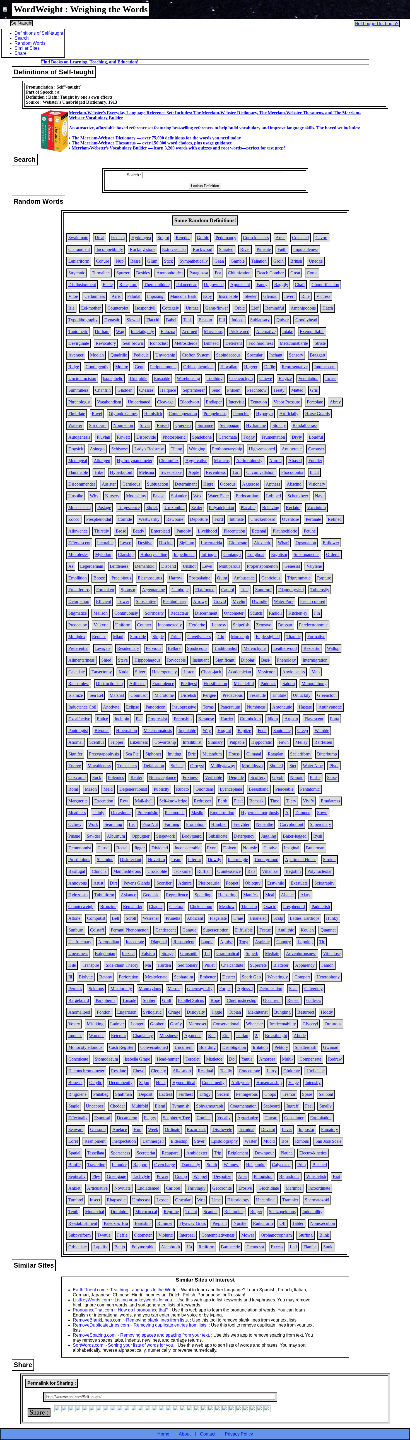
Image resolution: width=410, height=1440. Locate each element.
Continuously (126, 613)
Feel (309, 1106)
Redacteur (179, 613)
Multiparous (229, 566)
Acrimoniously (249, 460)
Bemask (256, 801)
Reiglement (238, 1153)
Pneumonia (175, 812)
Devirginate (78, 343)
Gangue (189, 930)
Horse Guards (317, 413)
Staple (73, 1106)
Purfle (315, 777)
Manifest (251, 894)
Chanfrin (103, 390)
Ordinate (172, 1129)
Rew (124, 801)
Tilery (291, 801)
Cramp (181, 1176)
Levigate (102, 648)
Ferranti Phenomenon (130, 930)
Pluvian (103, 437)
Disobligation (234, 1047)
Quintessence (229, 871)
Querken (183, 425)
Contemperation (183, 413)
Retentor (118, 1035)
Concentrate (249, 1070)
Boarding (207, 1047)
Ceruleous (131, 484)
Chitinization (239, 272)
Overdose (290, 519)
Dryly (297, 437)
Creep (302, 730)
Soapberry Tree (176, 1117)
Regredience (177, 894)
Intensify (313, 1082)
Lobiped (273, 495)
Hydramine (256, 425)
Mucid (269, 1141)
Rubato (182, 789)
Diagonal (159, 941)
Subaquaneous (306, 554)
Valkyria (101, 624)
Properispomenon (262, 566)
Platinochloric (285, 531)
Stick (168, 261)
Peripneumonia (163, 366)
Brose (121, 531)
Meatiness (77, 812)
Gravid (220, 601)
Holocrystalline (153, 554)
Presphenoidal (98, 519)
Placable (248, 507)
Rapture (324, 578)
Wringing (197, 448)
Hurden (164, 965)
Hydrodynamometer (134, 460)
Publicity (161, 789)
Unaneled (258, 918)
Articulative (97, 1188)
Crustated (300, 237)
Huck (161, 1082)
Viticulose (332, 953)
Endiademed (148, 1188)
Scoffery (258, 777)
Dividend (159, 847)
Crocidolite (157, 871)
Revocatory (106, 343)
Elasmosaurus (150, 578)
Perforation (128, 977)
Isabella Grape (137, 1059)
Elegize (285, 378)
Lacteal (165, 1094)
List (132, 824)
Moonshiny (136, 495)
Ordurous (333, 1023)
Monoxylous (150, 988)
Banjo (119, 1246)
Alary (305, 894)
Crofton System (195, 355)
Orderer (333, 554)
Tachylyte (141, 1176)
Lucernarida (211, 542)
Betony (105, 977)
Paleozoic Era (116, 1223)
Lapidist (100, 1246)
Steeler (251, 296)
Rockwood (202, 249)
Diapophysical (291, 589)
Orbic (240, 308)
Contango (232, 554)
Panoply (184, 531)
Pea (218, 272)
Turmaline (101, 272)
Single (158, 636)
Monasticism (79, 507)
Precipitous (121, 578)
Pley (96, 1176)
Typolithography (83, 319)
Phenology (286, 660)
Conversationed (154, 1047)
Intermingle (238, 859)
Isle (71, 308)
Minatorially (121, 988)
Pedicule (141, 355)
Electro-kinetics (313, 1153)
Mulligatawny (223, 765)
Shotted (276, 765)
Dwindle (259, 601)
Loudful (316, 437)
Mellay (301, 742)
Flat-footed (204, 589)
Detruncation (270, 988)
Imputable (187, 730)
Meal (269, 894)
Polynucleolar (319, 871)
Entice (102, 718)
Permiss (75, 988)
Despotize (222, 1176)
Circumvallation (260, 472)
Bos (284, 1141)
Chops (270, 1094)
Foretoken (105, 589)
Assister (109, 484)
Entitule (279, 695)
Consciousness (256, 237)
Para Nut (150, 824)
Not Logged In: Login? (377, 23)
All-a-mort (182, 1070)
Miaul (118, 636)
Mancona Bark (183, 296)
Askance (128, 894)
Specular (254, 355)
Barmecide (230, 1246)
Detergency (244, 836)
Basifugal (76, 871)
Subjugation (157, 484)
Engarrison (126, 1012)
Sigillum (186, 542)
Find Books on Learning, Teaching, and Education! (89, 62)
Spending (203, 894)
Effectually (78, 1117)
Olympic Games (123, 413)
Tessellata (95, 1153)
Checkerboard (262, 519)
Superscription (215, 930)
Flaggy (150, 1117)
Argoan (291, 718)
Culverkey (313, 988)
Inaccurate (135, 941)
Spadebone (202, 437)
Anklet (74, 1188)
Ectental (259, 531)
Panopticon (155, 707)
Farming (172, 824)
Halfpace (168, 390)
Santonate (282, 730)
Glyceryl (310, 1023)
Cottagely (170, 308)
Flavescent (314, 718)
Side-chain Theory (122, 965)
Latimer (117, 1023)
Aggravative (196, 460)
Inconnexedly (170, 624)
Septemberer (194, 390)
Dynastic (112, 319)
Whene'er (254, 1023)
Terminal (246, 1129)
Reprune (171, 1211)
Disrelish (188, 695)
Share (20, 53)
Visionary (316, 484)
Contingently (97, 366)
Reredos (183, 237)
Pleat (238, 801)
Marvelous (213, 331)
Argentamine (153, 589)
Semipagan (229, 425)
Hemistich (153, 413)
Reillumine (233, 1211)
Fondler (315, 460)
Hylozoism (78, 894)
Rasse (135, 261)
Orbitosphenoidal (198, 366)
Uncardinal (266, 1199)
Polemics (116, 777)
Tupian (235, 1012)
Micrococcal (146, 1211)
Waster (251, 1141)
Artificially (288, 413)
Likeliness (139, 742)
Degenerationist (133, 789)
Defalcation (154, 765)
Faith (282, 249)
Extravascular (174, 249)
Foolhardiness (261, 343)
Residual (205, 1070)
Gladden (124, 390)
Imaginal (291, 847)
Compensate (310, 1059)
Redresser (202, 801)
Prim (301, 1164)
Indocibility (312, 1211)
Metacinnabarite (294, 343)
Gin (221, 636)
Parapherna (105, 1000)
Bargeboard (78, 1000)
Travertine (96, 1164)
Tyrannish (180, 1106)
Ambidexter (196, 1153)
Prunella (173, 918)
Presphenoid (294, 906)
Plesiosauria (208, 883)
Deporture (199, 519)
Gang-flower (216, 308)
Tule (245, 589)
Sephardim (183, 977)
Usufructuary (79, 941)
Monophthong (314, 683)
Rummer (165, 1223)
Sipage (167, 953)
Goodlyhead (306, 319)
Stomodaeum (106, 1059)
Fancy (262, 284)
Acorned (189, 331)
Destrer (228, 977)
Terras (208, 707)
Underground (266, 859)
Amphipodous (303, 308)
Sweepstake (171, 472)
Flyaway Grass (192, 1223)
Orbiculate (77, 1246)
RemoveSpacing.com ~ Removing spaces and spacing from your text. (141, 1335)
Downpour (264, 1153)
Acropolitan (108, 941)
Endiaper (214, 402)
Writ (201, 1199)
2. (256, 1035)
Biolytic (86, 977)
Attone (74, 918)
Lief (255, 308)
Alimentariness (81, 660)
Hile (72, 965)
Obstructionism (109, 683)
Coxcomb (77, 777)
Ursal (99, 237)
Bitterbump (327, 754)
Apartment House (300, 859)
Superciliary (320, 824)
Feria (262, 730)
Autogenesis (79, 437)
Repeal (293, 1000)
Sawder (93, 836)
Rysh (317, 836)
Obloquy (253, 883)
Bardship (143, 1223)
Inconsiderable (187, 847)
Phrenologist (79, 402)
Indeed (237, 319)
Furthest (186, 1094)
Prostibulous (79, 859)
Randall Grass (305, 425)
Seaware (75, 1129)
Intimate (237, 519)
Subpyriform (79, 1235)
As (70, 566)
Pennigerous (247, 1094)
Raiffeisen (323, 742)
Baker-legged (295, 836)
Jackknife (182, 871)
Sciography (324, 883)
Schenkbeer (298, 495)
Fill (222, 319)
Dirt (113, 883)
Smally (325, 1106)
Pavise (158, 495)
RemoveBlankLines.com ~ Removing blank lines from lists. (131, 1320)
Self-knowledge (173, 801)
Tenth (73, 1211)
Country (283, 941)
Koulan (307, 930)
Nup (120, 261)
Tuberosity (319, 589)
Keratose (206, 718)
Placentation (234, 531)
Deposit (145, 1094)
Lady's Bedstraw (149, 448)
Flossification (215, 683)
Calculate (76, 671)
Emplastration (222, 812)
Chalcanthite (232, 965)
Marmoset (197, 1023)
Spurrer (122, 272)
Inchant (275, 355)
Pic (138, 718)
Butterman (315, 847)
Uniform (122, 624)
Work (93, 824)
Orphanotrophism (276, 1235)
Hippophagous (147, 660)
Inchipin (122, 718)
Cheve (138, 1070)
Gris (314, 390)
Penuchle (241, 413)
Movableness (99, 765)
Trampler (290, 1199)
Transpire (91, 965)
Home (163, 1434)
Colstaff (97, 930)
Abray (335, 402)
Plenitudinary (174, 601)
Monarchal (94, 1211)
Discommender (81, 484)
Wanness (231, 1164)
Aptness (273, 484)
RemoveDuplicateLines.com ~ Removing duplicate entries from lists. (140, 1325)
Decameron (127, 1117)
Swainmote (78, 237)
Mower (247, 1235)
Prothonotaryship (227, 448)
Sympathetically (194, 261)
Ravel (97, 413)
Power (162, 1176)
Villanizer (270, 871)
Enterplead (160, 531)
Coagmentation (243, 1106)
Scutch (256, 613)
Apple (193, 472)
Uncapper (94, 1106)
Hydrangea (141, 237)
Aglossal (245, 988)
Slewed (133, 319)
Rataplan (275, 754)
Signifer (75, 754)
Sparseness (120, 1153)
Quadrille (118, 355)
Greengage (116, 1176)
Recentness (216, 472)
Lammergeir (153, 1141)
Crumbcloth (250, 718)
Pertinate (313, 519)
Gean (219, 261)
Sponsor (128, 589)
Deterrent (233, 343)
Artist (98, 883)
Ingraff (292, 1106)
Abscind (294, 484)
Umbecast (141, 1199)
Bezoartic (311, 648)
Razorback (196, 1129)
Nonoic (296, 777)
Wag (120, 331)
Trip (217, 1153)
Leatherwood (285, 648)
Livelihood (207, 531)
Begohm (293, 871)
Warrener (151, 918)
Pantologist (78, 730)
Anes (242, 1176)
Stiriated (226, 249)
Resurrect (305, 1012)
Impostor (306, 1129)
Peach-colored (312, 601)
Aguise (226, 941)
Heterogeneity (164, 671)
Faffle (122, 1235)
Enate (108, 284)
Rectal (121, 847)
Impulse (75, 1035)
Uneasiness (78, 953)
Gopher (156, 1023)
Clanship (126, 554)
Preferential (78, 648)
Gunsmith (188, 953)
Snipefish (241, 624)
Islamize (75, 695)
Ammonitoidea (169, 272)
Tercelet (192, 1059)
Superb (252, 953)
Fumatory (329, 1129)
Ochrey (74, 824)
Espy (207, 296)
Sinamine (105, 859)
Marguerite (78, 801)
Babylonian (105, 953)
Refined (335, 519)
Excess (277, 1246)
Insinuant (200, 660)
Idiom (272, 718)
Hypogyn (264, 413)
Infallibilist (192, 742)
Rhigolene (77, 1094)
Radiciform (263, 1223)
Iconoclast (159, 343)
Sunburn (75, 930)
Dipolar (247, 660)
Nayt (319, 495)
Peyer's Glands (137, 883)
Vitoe (73, 296)
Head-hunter (168, 1059)
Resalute (118, 1070)
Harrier (227, 718)
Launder (119, 1164)
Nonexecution (322, 1223)
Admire (185, 883)
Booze (99, 578)
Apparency (305, 965)
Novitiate (122, 1188)
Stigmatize (77, 613)
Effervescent (79, 542)
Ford (218, 519)
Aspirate (262, 941)
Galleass (313, 1000)
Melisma (146, 472)
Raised (163, 425)
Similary (215, 742)
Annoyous (77, 883)
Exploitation (321, 1117)
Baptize (244, 730)
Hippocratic (261, 742)
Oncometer (233, 613)
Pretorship (183, 718)
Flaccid (152, 319)
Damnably (191, 1164)
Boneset (75, 1082)
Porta (334, 718)
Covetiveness (199, 636)
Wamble (322, 730)
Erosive (245, 1188)
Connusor (139, 695)
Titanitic (293, 636)
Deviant (268, 1129)
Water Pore (283, 601)
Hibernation (126, 730)
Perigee (209, 695)
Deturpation (78, 601)
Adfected (137, 683)
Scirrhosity (154, 613)
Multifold (140, 1106)
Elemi (160, 1106)
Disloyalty (196, 1012)
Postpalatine (199, 578)
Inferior (194, 859)
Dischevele (222, 1129)
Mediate (272, 953)
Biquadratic (289, 1176)
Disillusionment (82, 284)
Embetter (208, 977)
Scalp (278, 918)
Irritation (260, 1047)
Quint (222, 578)
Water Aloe (313, 765)
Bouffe (74, 1164)
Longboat (255, 554)
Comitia (204, 1117)
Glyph (277, 777)
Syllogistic (152, 1012)
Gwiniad (330, 1047)
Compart (302, 977)
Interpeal (187, 1235)
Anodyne (111, 707)
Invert (289, 296)
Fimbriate (76, 413)
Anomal (75, 742)
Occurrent (272, 1000)
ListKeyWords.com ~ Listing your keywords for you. (123, 1300)
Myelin (239, 601)
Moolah (97, 355)
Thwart (271, 1117)
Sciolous (96, 988)
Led (293, 1246)
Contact (207, 1434)
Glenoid (270, 296)
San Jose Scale (328, 1141)
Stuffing (305, 1235)
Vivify (308, 801)
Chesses (146, 390)
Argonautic (282, 707)
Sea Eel (96, 695)
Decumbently (120, 1082)
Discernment (206, 613)
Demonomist (79, 847)
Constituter (293, 1117)
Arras (280, 237)
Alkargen (102, 460)
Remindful (274, 308)
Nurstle (239, 1223)
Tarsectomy (101, 671)
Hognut (224, 730)
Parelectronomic (313, 624)
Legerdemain (91, 566)
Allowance (78, 531)
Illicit (314, 472)
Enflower (331, 542)
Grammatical (227, 953)
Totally (226, 1070)
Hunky (332, 918)
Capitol (227, 589)
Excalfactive (79, 718)
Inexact (128, 953)
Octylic (95, 1082)
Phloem (233, 390)
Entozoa (168, 331)
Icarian (242, 1035)
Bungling (282, 1012)
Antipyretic (292, 448)
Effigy (205, 1094)
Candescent (165, 930)
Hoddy (327, 1012)
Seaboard (271, 1106)
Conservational (226, 1023)
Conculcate (78, 1059)
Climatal (253, 754)
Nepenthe (264, 824)
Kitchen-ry (297, 613)
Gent (139, 366)
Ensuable (162, 378)
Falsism (148, 953)
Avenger (75, 355)
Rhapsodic (116, 1199)
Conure (102, 261)
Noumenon (123, 425)
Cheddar (117, 1106)
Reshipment (95, 1141)
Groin (278, 261)
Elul (226, 1035)
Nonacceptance (162, 777)
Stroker (329, 859)
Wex (197, 495)
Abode (300, 1035)
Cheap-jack (211, 671)
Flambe (310, 1246)
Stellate (177, 765)
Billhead (211, 343)
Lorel (73, 1141)
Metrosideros (185, 343)
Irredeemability (282, 1023)
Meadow (227, 906)
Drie (192, 754)
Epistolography (224, 1141)
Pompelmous (215, 413)
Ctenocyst (255, 1246)
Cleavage (165, 402)
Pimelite (264, 249)
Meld (108, 789)
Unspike (75, 495)
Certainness (95, 296)
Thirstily (101, 531)
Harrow (175, 578)
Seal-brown (133, 343)
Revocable (176, 660)
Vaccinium (316, 507)
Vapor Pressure (287, 402)
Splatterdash (305, 1047)
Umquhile (138, 378)
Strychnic (76, 272)
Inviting (174, 754)
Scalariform (300, 754)
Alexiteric (262, 542)
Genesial (292, 566)
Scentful (96, 742)
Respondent (183, 941)
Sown (322, 812)
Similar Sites (27, 48)
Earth (222, 801)
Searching (113, 824)
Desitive (145, 542)
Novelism (156, 859)
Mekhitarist (257, 1012)
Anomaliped (79, 1012)
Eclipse (132, 707)
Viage (293, 1082)
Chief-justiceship (241, 1000)
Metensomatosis (158, 730)
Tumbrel (75, 1199)
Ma (148, 965)
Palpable (237, 742)
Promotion (195, 824)
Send (215, 390)
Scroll (131, 918)
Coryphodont (291, 824)
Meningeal (77, 460)
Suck (96, 777)
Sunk (327, 1246)
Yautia (246, 1059)
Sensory (296, 355)
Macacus (222, 460)
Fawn (284, 742)
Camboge (180, 589)
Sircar (145, 425)
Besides (143, 272)
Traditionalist (225, 648)
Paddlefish (321, 906)
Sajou (144, 1082)
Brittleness (119, 566)
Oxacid (270, 906)
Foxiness (190, 777)
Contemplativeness (218, 1235)
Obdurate (291, 1070)
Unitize (192, 308)
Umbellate (316, 1070)
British (296, 261)
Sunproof (263, 589)
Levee (125, 542)
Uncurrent (183, 1047)
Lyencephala (231, 789)
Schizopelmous (282, 1211)
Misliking (95, 1023)
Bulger (256, 1211)
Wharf (283, 542)
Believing (270, 507)
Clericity (158, 1070)
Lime (216, 1199)
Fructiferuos (79, 589)
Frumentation (273, 437)
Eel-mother (91, 308)
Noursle (250, 847)
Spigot (163, 237)
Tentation (258, 402)
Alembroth (170, 1246)
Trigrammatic (298, 578)
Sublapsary (260, 319)
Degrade (236, 777)
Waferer (75, 425)
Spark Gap (251, 977)
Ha (189, 1246)
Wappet (200, 1176)
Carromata (227, 437)
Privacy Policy (239, 1434)
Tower (123, 601)
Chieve (265, 378)
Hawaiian (228, 366)
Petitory (281, 1047)
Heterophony (328, 977)
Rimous (302, 1141)
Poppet (232, 883)
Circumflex (169, 460)
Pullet (209, 965)
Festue (265, 930)
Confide (125, 519)
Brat (336, 1176)
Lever (287, 1129)
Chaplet (156, 906)
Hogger (250, 366)
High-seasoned (262, 448)
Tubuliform (104, 894)
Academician (239, 671)
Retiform (206, 1246)
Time (274, 801)
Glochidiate (269, 1188)
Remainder (132, 906)
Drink (175, 636)
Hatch (327, 308)
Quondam (204, 789)
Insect (95, 1199)
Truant (191, 1211)
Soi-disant (98, 425)
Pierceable (284, 789)
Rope (215, 1000)
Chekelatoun (201, 906)
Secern (223, 1094)
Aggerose (250, 484)
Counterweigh (80, 906)
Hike (99, 472)
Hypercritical (183, 1082)
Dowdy (214, 859)
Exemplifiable (312, 331)
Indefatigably (142, 331)
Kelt (212, 1035)
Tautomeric (78, 331)
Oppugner (140, 836)
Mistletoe (214, 1059)
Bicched (319, 1164)
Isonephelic (113, 378)
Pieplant (220, 1223)
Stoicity (279, 425)
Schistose (119, 448)
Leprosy (219, 624)
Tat (207, 953)
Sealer (196, 507)
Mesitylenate (156, 977)
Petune (310, 531)
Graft (166, 1000)
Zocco (73, 519)
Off (282, 1223)
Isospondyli (145, 308)
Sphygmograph (209, 1106)
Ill (70, 977)
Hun (137, 1129)
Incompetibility (110, 249)
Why (94, 495)
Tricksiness (127, 765)
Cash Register (121, 1047)
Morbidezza (252, 765)
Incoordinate (319, 1188)
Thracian (249, 906)
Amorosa (267, 1059)
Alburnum (116, 836)
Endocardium (247, 495)
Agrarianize (247, 1117)
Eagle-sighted (268, 636)
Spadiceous (197, 648)
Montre (121, 366)
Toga (243, 941)
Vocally (224, 1117)
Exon (211, 847)
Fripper (116, 742)
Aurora (275, 460)
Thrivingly (196, 1188)
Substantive (146, 601)
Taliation (259, 261)
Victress (323, 296)
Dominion (120, 1211)
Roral (73, 789)
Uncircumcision (82, 378)
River (245, 249)
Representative (295, 366)
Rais (251, 871)
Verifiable (213, 777)
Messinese (169, 1035)
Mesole (174, 988)
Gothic (203, 237)
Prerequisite (148, 812)
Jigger (139, 847)
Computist (96, 918)
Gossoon (98, 1129)
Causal (104, 847)
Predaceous (233, 695)
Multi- (287, 1059)
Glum (152, 261)
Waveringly (277, 977)
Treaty (278, 390)
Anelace (119, 1129)
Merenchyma (255, 648)
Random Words (30, 43)
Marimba (294, 1188)
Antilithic (286, 930)
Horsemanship (269, 1082)
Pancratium (230, 707)
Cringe (174, 1012)
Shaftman (123, 1094)
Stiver (199, 1141)
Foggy (249, 437)
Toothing (215, 378)
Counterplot (117, 308)
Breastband (259, 789)
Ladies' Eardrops (304, 918)
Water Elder (218, 495)
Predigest (189, 683)
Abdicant (195, 918)
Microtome (164, 695)
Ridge (73, 366)
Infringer (209, 554)
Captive (270, 847)
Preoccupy (77, 624)
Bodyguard (192, 836)
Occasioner (121, 812)
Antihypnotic (330, 707)
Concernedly (213, 1082)
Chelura (176, 906)
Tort (236, 472)
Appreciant (240, 284)
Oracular (182, 1199)
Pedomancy (226, 237)
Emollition (77, 578)
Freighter (241, 824)
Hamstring (227, 894)
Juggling (268, 836)
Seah (293, 988)
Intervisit (236, 402)
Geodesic (151, 894)
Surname (205, 425)
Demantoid (145, 566)
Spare (307, 1094)
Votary (74, 1023)
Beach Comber (270, 272)
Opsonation (306, 542)
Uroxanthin (175, 507)
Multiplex (76, 636)
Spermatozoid (317, 1199)
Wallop (333, 648)
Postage (104, 507)
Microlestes (78, 554)
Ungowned (214, 284)
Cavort (321, 237)
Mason (91, 789)
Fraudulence (163, 683)
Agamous (192, 1035)
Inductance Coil (82, 707)
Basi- (265, 660)
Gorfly (176, 1023)
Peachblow (257, 390)
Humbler (219, 824)
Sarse (332, 777)
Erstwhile (275, 883)
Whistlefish (316, 1176)
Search (22, 38)
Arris (116, 296)
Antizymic (240, 1082)
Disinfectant (130, 859)
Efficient (103, 601)
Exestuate (299, 883)
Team (176, 859)
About (184, 1434)
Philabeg (100, 1094)
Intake (287, 331)
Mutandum (212, 754)
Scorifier (164, 883)
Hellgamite (255, 1164)
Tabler (297, 1223)
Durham (102, 331)
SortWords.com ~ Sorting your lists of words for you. (123, 1345)
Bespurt (205, 319)
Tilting (176, 448)
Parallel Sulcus (191, 1000)
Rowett (123, 437)
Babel (171, 319)
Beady (138, 531)
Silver (140, 671)
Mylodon (103, 554)
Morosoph (240, 636)
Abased (295, 460)
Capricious (270, 578)
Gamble (238, 261)
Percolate (315, 402)
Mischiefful (244, 683)
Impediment (184, 554)
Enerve (74, 765)
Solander (179, 495)
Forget (225, 988)
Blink (324, 1235)
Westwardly (149, 519)
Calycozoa (281, 1164)
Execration (103, 801)
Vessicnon (267, 671)
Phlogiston (263, 1176)
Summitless (78, 390)
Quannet (328, 930)
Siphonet (153, 754)
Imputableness (305, 249)
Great (295, 272)
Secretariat (146, 1153)
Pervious (153, 648)
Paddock (268, 683)
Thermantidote (157, 284)
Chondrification (325, 284)
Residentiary (128, 648)
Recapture (128, 284)
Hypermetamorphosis (260, 812)
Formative (316, 636)
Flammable (78, 472)
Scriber (149, 1000)
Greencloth (327, 695)
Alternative (266, 331)
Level (207, 566)
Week (153, 1129)
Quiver (282, 319)
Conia (312, 272)
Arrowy (200, 601)
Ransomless (78, 683)
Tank (187, 319)
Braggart (317, 355)
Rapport (140, 1164)
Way (207, 730)
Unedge (316, 261)
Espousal (102, 1117)
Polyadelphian (221, 507)
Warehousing (188, 378)
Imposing (155, 296)
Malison (100, 613)
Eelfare (174, 648)
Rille (305, 296)
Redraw (335, 1059)
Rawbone (174, 519)
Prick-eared (239, 331)
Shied (106, 660)
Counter (144, 624)
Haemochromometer (86, 1070)
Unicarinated (139, 402)
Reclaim (293, 507)
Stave (123, 660)
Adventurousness (301, 953)
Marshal (117, 695)
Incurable (105, 542)
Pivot (334, 765)
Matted (297, 390)
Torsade (129, 1000)
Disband (168, 566)
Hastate (305, 707)
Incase (330, 378)
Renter (136, 777)
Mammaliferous (127, 871)
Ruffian (204, 871)
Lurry (272, 1070)
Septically (77, 1176)
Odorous (227, 484)
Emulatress (330, 801)
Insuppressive (184, 707)
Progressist (157, 718)
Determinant (186, 484)
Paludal (133, 296)
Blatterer (280, 965)
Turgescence (129, 507)
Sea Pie (132, 754)
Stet (293, 765)
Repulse (99, 636)
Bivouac (102, 730)
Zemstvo (263, 624)
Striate (320, 343)
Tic (322, 941)
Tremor (289, 1094)
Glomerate (238, 542)
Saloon (289, 683)
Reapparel (171, 1153)
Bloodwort (189, 402)
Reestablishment (82, 1223)
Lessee (162, 1199)
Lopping (305, 941)
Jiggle (217, 1012)
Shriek (152, 507)
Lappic (207, 941)
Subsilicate (217, 836)
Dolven (229, 847)
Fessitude (257, 695)
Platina (287, 1153)
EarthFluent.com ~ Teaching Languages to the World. (125, 1289)
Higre (208, 484)
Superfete (258, 965)
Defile (269, 366)
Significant (224, 660)
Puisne (74, 836)
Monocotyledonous (85, 1047)
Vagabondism (109, 402)
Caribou (173, 1188)
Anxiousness (293, 671)
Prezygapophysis (104, 754)
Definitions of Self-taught (39, 33)
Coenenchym (241, 378)
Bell (115, 918)
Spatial (74, 1153)
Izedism (118, 237)
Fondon (103, 1012)
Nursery (112, 495)
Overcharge (164, 1164)
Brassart (285, 624)
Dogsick (75, 448)
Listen (189, 671)
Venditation (308, 378)
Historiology (238, 1199)
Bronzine (108, 906)
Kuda (123, 671)
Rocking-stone (142, 249)
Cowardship (165, 742)
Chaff (300, 284)
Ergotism (279, 554)
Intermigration (315, 660)
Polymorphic (143, 1246)
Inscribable (228, 296)
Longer (137, 1023)
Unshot (189, 566)
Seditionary (188, 965)
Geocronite (222, 1188)
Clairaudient (79, 249)
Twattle (103, 1235)
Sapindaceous (228, 355)
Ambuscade (244, 578)
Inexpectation (124, 1141)
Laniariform (78, 261)
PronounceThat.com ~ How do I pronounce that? (120, 1310)
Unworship (165, 355)
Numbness (256, 707)
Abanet (287, 894)
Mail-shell (144, 801)
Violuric (165, 1235)
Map (316, 671)
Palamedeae (186, 284)
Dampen (302, 812)
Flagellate (218, 918)
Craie (238, 918)
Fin (317, 613)
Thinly (98, 812)
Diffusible (244, 930)
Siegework (165, 836)
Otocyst (197, 765)
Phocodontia (292, 472)
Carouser (316, 448)
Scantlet (211, 1211)
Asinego (97, 448)
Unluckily (301, 695)
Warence (96, 1035)
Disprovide (146, 437)
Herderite (197, 624)
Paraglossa (198, 272)
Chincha (99, 871)
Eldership (179, 1141)
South (212, 1164)
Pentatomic (310, 789)
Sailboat (326, 1094)
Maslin (197, 812)
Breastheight (276, 1035)
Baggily (281, 284)
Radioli (275, 613)
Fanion (327, 965)
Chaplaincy (143, 1035)
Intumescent (325, 366)
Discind (166, 542)
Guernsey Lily (200, 988)
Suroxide (138, 636)
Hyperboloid (121, 472)
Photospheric (174, 437)
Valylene (314, 566)
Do (232, 1059)
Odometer (143, 1235)
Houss (234, 754)
